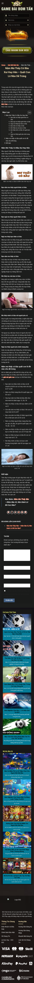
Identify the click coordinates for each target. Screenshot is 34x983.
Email (6, 573)
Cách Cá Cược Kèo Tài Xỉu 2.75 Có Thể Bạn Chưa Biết (17, 633)
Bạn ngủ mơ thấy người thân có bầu (20, 121)
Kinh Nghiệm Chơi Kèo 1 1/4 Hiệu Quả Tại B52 (17, 711)
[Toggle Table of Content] (28, 112)
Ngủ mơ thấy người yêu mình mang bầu (20, 135)
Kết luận (8, 143)
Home (3, 65)
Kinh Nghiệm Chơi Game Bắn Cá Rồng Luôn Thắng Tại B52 (17, 798)
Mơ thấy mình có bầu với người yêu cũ (20, 131)
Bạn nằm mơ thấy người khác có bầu (19, 118)
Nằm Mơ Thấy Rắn (21, 499)
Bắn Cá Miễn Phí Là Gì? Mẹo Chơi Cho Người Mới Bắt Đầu (17, 772)
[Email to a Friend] (18, 512)
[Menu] (2, 3)
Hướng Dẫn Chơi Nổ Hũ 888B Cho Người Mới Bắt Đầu (17, 824)
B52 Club (4, 104)
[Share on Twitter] (15, 512)
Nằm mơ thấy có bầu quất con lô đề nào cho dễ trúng (17, 140)
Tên (5, 564)
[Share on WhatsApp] (8, 512)
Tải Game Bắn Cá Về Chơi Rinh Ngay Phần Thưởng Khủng (17, 850)
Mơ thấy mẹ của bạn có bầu (18, 128)
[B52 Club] (17, 3)
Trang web (7, 582)
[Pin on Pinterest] (22, 512)
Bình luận (7, 548)
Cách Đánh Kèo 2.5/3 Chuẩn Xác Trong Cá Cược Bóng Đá (17, 685)
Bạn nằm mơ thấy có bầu (17, 126)
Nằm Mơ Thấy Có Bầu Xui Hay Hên (17, 115)
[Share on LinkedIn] (25, 512)
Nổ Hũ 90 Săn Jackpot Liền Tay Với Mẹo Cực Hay (17, 876)
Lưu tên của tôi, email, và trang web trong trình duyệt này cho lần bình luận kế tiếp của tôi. (17, 593)
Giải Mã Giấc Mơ (13, 65)
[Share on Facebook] (11, 512)
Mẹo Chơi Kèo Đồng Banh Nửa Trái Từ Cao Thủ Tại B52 (17, 737)
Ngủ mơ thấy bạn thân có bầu (19, 123)
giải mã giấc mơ (8, 377)
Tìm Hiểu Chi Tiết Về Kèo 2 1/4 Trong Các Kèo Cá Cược (17, 659)
